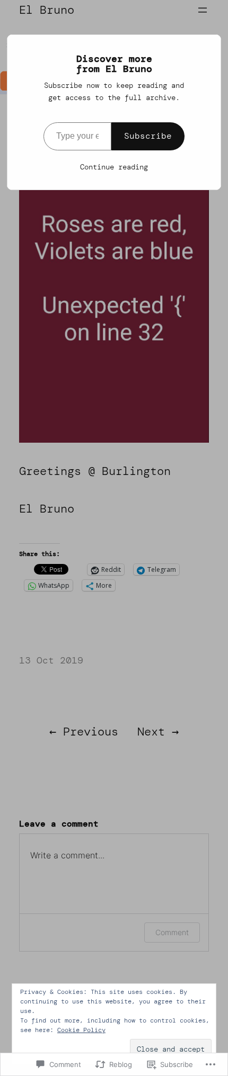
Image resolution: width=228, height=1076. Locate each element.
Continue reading (114, 167)
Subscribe (148, 135)
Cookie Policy (81, 1030)
